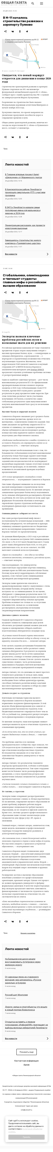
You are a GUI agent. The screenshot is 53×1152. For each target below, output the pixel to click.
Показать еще (27, 1052)
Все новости (11, 254)
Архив (26, 1065)
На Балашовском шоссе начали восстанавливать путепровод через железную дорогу (22, 962)
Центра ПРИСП (37, 369)
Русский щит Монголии (16, 994)
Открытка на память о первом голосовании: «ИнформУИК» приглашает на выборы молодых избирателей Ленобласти (26, 1024)
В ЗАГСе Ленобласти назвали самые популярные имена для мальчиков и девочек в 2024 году (22, 210)
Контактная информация (26, 1061)
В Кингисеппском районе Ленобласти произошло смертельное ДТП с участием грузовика (25, 192)
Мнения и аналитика (28, 933)
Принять (26, 1137)
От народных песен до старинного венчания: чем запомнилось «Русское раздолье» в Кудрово (23, 979)
